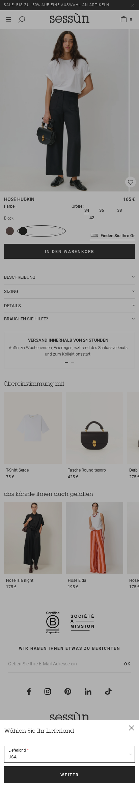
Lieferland (17, 750)
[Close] (131, 727)
